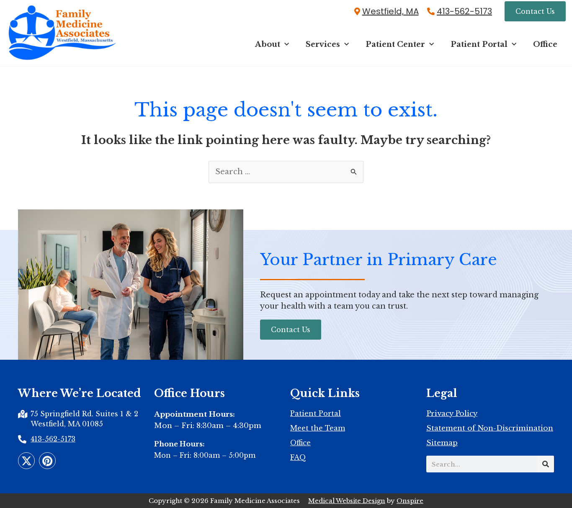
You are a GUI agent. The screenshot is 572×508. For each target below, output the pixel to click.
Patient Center (395, 44)
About (267, 44)
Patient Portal (479, 44)
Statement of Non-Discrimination (489, 428)
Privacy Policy (451, 414)
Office (545, 44)
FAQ (298, 457)
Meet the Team (317, 428)
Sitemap (442, 443)
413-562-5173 (464, 11)
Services (323, 44)
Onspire (410, 501)
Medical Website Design (346, 501)
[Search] (545, 464)
